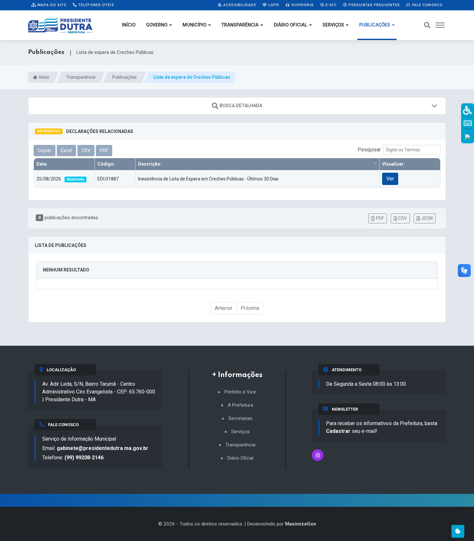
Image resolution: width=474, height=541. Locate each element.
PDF (380, 218)
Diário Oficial (290, 25)
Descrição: (150, 164)
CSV (402, 218)
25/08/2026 (60, 178)
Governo (156, 25)
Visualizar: (393, 164)
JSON (427, 218)
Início (128, 25)
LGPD (273, 5)
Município (194, 25)
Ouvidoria (302, 5)
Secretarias (240, 418)
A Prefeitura (240, 405)
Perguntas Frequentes (373, 5)
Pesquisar (369, 150)
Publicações (374, 25)
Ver (390, 179)
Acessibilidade (239, 5)
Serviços (333, 25)
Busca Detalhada (241, 105)
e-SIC (330, 5)
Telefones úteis (95, 5)
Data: (42, 164)
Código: (106, 164)
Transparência (240, 25)
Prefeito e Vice (240, 392)
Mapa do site (51, 5)
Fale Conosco (426, 5)
